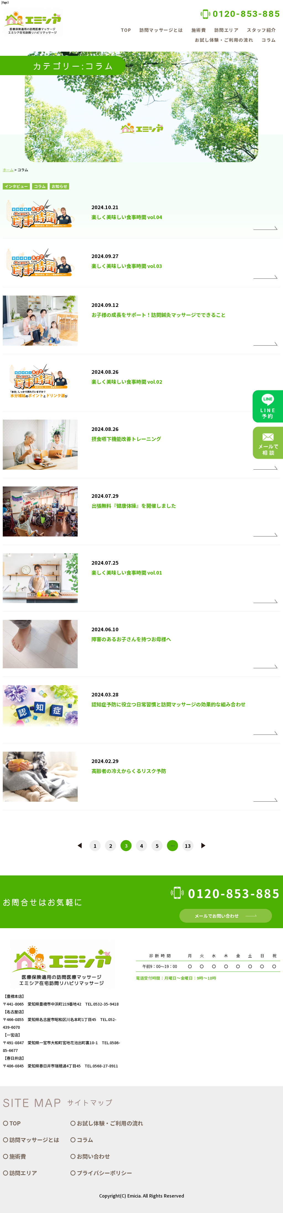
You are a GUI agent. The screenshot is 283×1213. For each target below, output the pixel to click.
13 (188, 845)
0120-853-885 (246, 14)
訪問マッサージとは (161, 30)
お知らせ (59, 186)
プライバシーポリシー (104, 1173)
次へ (203, 845)
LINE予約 (268, 413)
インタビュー (16, 186)
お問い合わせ (93, 1156)
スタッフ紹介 (261, 30)
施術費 (199, 30)
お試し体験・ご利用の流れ (224, 39)
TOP (126, 30)
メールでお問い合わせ (217, 915)
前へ (79, 845)
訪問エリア (226, 30)
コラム (268, 39)
